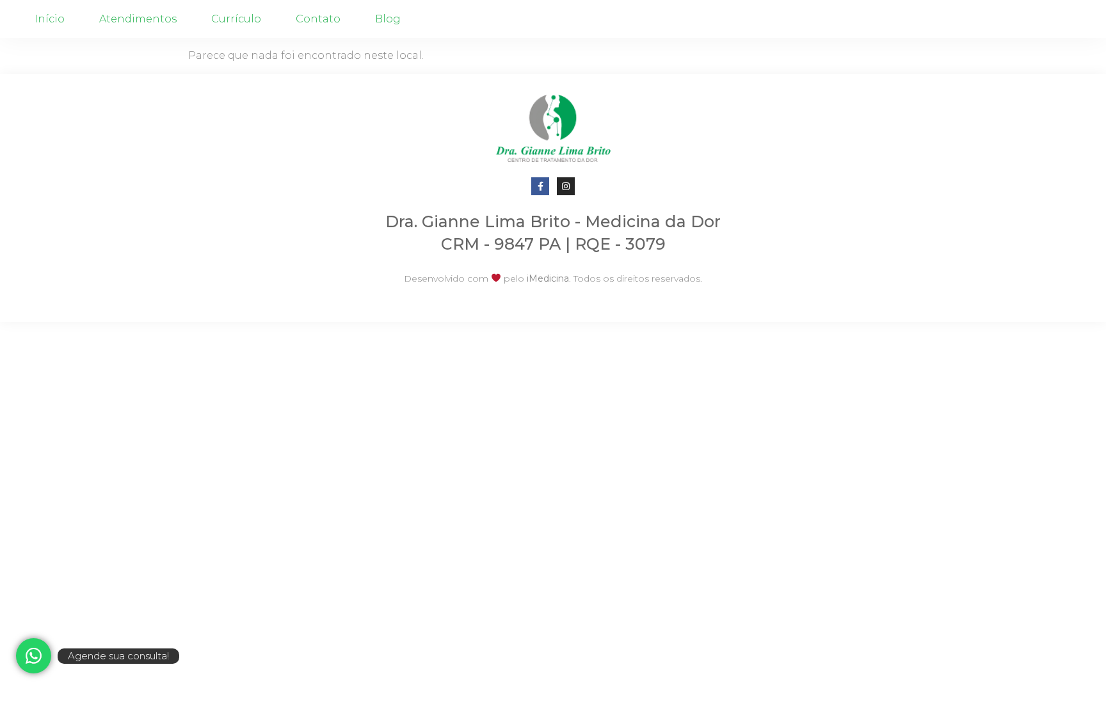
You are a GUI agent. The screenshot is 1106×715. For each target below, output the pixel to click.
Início (50, 19)
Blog (388, 19)
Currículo (236, 19)
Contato (318, 19)
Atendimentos (138, 19)
